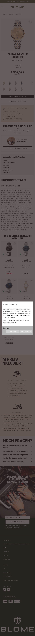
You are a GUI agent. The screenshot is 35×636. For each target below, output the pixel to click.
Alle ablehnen (13, 331)
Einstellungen (7, 328)
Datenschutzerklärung (9, 322)
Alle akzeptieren (26, 331)
